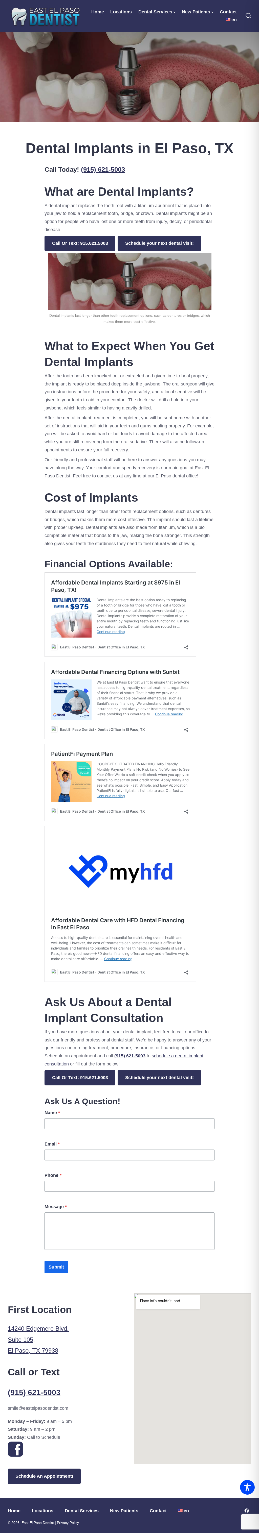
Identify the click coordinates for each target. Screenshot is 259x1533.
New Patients (196, 11)
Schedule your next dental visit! (159, 243)
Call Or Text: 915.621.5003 (80, 243)
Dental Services (155, 11)
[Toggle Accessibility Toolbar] (247, 1487)
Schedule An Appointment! (44, 1476)
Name (52, 1112)
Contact (228, 11)
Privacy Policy (68, 1523)
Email (52, 1144)
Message (56, 1206)
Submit (56, 1267)
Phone (53, 1175)
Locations (121, 11)
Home (97, 11)
